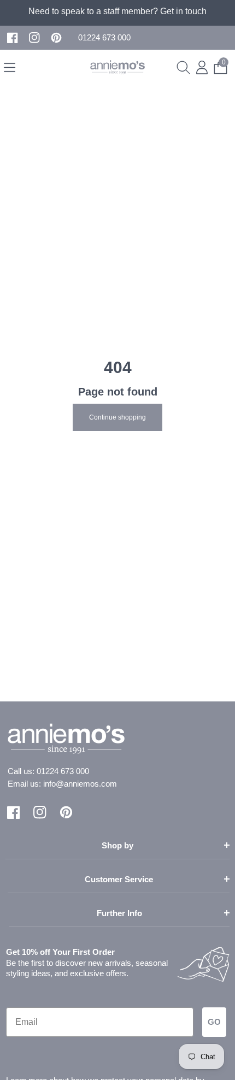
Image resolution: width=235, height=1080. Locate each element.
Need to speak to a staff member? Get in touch (117, 11)
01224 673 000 (63, 771)
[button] (104, 38)
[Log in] (202, 67)
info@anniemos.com (80, 783)
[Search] (183, 67)
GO (214, 1021)
